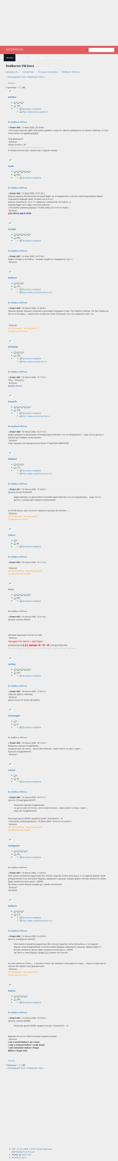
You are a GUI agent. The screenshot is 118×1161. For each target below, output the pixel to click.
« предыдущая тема (16, 76)
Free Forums (29, 1152)
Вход (42, 57)
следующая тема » (35, 76)
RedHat (11, 990)
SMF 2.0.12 (17, 1149)
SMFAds (15, 1152)
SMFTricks (26, 1154)
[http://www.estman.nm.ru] (33, 361)
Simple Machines (44, 1149)
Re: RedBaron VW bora (17, 122)
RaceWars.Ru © (19, 1157)
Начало (9, 57)
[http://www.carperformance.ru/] (36, 292)
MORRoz (12, 97)
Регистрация (55, 57)
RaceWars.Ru (14, 49)
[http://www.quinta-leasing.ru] (35, 416)
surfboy (12, 664)
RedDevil (12, 277)
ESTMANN (13, 346)
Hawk (11, 166)
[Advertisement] (59, 23)
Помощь (22, 57)
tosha (11, 589)
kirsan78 (12, 401)
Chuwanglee (14, 715)
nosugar (12, 229)
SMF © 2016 (30, 1149)
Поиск (33, 57)
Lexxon (11, 535)
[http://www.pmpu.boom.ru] (34, 111)
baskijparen (14, 845)
